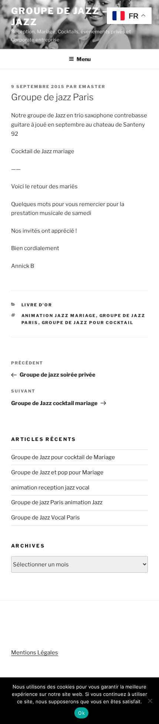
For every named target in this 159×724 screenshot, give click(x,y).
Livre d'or (37, 304)
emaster (92, 86)
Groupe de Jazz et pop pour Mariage (57, 472)
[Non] (149, 700)
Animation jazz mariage (58, 315)
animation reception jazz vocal (50, 487)
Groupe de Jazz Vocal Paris (45, 517)
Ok (81, 713)
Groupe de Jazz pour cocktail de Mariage (63, 457)
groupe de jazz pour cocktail (88, 322)
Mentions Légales (34, 652)
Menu (84, 59)
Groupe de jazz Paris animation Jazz (56, 502)
